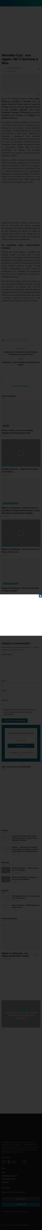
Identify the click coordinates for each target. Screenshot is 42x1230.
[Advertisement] (21, 615)
